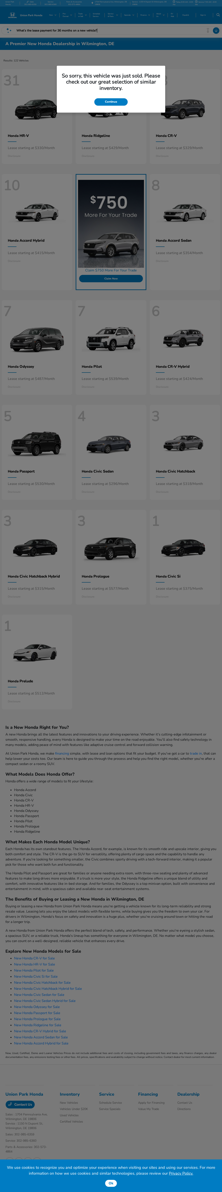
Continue (111, 102)
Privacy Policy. (181, 1173)
